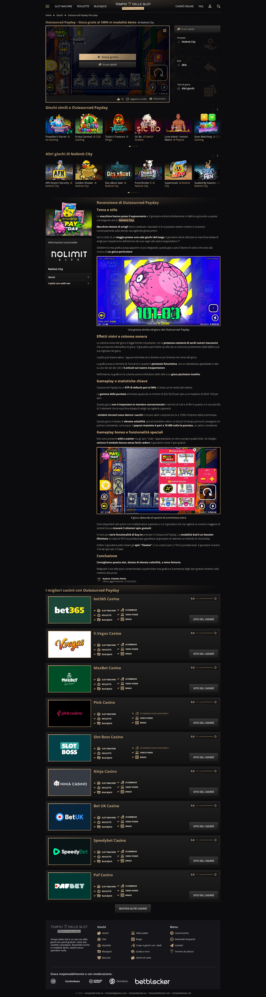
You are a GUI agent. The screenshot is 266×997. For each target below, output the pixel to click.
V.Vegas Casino (107, 633)
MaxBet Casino (107, 667)
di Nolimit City (146, 22)
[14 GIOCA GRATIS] (89, 169)
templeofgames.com (116, 993)
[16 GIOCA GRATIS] (178, 169)
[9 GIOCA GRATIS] (59, 123)
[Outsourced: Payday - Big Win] (158, 291)
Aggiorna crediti (138, 98)
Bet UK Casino (106, 805)
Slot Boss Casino (108, 736)
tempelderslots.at (94, 993)
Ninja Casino (105, 771)
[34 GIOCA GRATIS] (148, 169)
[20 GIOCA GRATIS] (59, 169)
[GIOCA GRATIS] (89, 123)
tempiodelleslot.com (159, 993)
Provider (181, 38)
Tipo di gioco (183, 84)
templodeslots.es (138, 993)
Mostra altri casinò (133, 908)
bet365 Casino (106, 598)
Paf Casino (103, 874)
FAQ (201, 6)
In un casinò (187, 29)
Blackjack (100, 6)
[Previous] (213, 109)
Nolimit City (126, 220)
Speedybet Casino (110, 840)
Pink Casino (104, 702)
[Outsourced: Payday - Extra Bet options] (158, 481)
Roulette (83, 6)
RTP (179, 61)
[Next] (217, 109)
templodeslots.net (181, 993)
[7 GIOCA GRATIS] (118, 123)
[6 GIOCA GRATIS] (178, 123)
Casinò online (184, 6)
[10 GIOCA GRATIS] (118, 169)
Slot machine (63, 6)
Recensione (159, 98)
